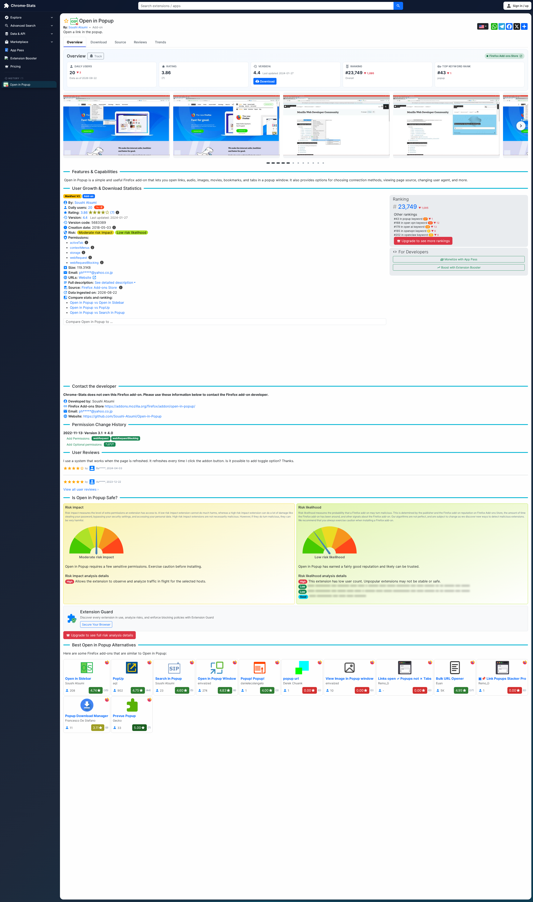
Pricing (15, 66)
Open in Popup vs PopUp (90, 307)
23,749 (413, 206)
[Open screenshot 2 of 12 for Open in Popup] (226, 125)
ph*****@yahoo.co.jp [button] (96, 272)
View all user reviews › (81, 489)
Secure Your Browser (96, 624)
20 (90, 207)
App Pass (17, 50)
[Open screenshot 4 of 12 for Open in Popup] (446, 125)
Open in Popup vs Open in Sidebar (97, 302)
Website (85, 277)
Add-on (97, 27)
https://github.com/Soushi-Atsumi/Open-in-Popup (122, 416)
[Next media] (521, 125)
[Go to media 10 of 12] (313, 162)
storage (75, 252)
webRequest (78, 257)
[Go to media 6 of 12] (293, 162)
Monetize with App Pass (460, 259)
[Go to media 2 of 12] (273, 162)
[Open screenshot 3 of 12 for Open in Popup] (336, 125)
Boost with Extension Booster (460, 267)
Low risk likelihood (131, 232)
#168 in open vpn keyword (413, 222)
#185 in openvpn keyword (412, 230)
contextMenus (79, 247)
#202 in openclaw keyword (413, 234)
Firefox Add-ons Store (503, 55)
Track (97, 56)
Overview (75, 42)
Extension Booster (23, 58)
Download (99, 42)
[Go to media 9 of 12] (308, 162)
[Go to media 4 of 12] (283, 162)
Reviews (140, 42)
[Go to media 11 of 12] (318, 162)
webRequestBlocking (84, 262)
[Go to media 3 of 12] (278, 162)
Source (120, 42)
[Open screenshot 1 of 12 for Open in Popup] (116, 125)
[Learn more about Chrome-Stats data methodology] (121, 287)
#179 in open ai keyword (411, 226)
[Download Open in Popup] (295, 74)
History (16, 78)
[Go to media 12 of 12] (323, 162)
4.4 (85, 217)
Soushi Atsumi (77, 27)
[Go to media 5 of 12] (288, 162)
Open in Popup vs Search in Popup (97, 312)
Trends (160, 42)
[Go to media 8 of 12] (303, 162)
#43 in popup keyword (410, 218)
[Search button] (398, 6)
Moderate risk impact (95, 232)
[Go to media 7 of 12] (298, 162)
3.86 (98, 212)
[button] (517, 6)
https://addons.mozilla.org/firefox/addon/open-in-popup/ (150, 406)
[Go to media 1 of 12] (268, 162)
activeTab (76, 242)
